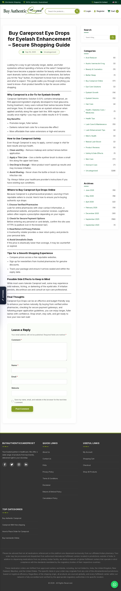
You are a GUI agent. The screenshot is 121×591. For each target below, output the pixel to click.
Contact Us (47, 459)
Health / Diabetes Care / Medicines (95, 111)
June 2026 (90, 190)
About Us (46, 452)
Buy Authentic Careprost (11, 518)
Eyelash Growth (92, 92)
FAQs (45, 465)
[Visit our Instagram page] (20, 464)
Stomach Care (91, 165)
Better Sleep (91, 75)
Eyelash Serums (92, 98)
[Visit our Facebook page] (5, 464)
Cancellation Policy (50, 498)
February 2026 (91, 207)
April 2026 (90, 202)
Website (15, 388)
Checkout (87, 465)
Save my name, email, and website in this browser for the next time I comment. (41, 401)
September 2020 (92, 225)
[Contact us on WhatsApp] (114, 584)
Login (88, 11)
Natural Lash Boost (93, 142)
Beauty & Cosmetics (94, 69)
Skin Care (89, 159)
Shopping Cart (88, 459)
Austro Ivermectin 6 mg (95, 63)
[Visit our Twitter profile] (12, 464)
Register (100, 11)
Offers (3, 295)
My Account (87, 452)
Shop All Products (90, 472)
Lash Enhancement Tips (95, 130)
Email (14, 376)
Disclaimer (47, 485)
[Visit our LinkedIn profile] (27, 464)
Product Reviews (93, 147)
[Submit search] (77, 11)
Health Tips (90, 118)
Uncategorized (92, 171)
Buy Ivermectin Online (10, 538)
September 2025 (92, 219)
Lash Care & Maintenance (96, 124)
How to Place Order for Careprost (15, 531)
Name (14, 365)
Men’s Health (91, 136)
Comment (16, 340)
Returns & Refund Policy (52, 492)
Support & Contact (101, 2)
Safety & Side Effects (94, 153)
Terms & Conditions (50, 478)
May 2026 (90, 196)
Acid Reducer (91, 58)
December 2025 (92, 213)
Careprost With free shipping (13, 525)
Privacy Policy (48, 472)
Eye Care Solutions (93, 87)
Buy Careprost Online (94, 81)
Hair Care (89, 104)
